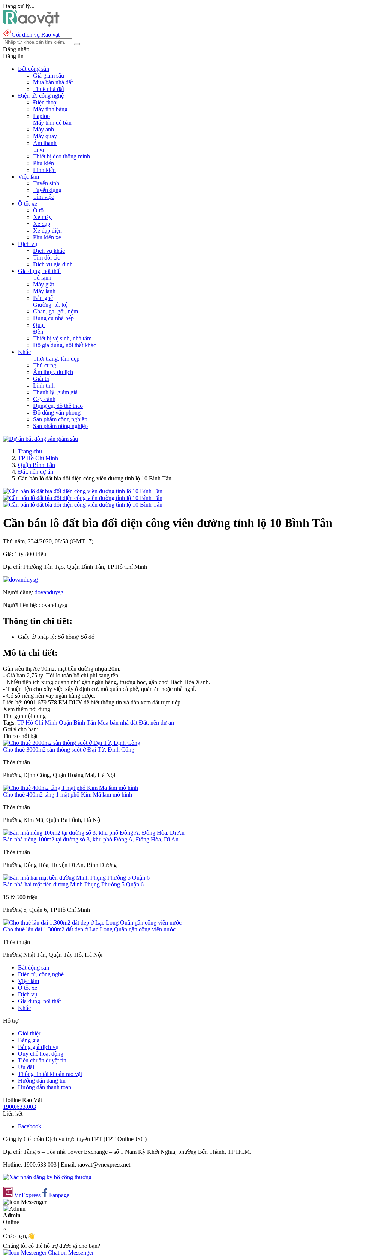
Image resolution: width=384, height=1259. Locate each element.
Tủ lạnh (42, 277)
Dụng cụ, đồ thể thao (58, 406)
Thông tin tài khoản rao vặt (50, 1074)
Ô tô (38, 210)
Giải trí (41, 379)
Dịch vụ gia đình (53, 264)
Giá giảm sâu (48, 75)
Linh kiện (44, 170)
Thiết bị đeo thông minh (61, 156)
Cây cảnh (44, 399)
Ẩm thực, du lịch (53, 372)
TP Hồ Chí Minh (38, 458)
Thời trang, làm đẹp (56, 358)
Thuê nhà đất (48, 89)
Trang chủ (30, 451)
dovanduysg (48, 592)
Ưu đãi (26, 1067)
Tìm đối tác (46, 257)
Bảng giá (28, 1040)
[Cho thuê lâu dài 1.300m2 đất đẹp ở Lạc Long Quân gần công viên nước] (92, 922)
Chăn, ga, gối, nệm (55, 311)
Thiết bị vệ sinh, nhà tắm (62, 338)
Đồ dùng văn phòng (57, 412)
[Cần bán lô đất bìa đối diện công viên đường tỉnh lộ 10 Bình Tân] (82, 491)
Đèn (38, 331)
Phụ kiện (43, 163)
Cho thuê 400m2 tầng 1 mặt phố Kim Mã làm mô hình (67, 794)
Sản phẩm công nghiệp (60, 419)
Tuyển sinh (46, 183)
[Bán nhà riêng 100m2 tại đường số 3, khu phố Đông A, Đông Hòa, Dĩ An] (93, 832)
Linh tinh (44, 385)
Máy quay (45, 136)
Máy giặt (43, 284)
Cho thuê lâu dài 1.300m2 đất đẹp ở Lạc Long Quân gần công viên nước (89, 929)
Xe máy (42, 217)
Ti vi (38, 149)
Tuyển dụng (47, 190)
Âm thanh (45, 143)
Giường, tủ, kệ (50, 304)
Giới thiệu (30, 1033)
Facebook (29, 1126)
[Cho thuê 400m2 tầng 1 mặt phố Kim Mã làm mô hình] (70, 788)
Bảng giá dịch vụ (38, 1047)
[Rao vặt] (31, 24)
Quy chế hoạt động (40, 1053)
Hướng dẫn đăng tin (42, 1080)
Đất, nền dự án (35, 471)
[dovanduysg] (20, 579)
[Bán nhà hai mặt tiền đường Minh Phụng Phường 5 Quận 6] (76, 877)
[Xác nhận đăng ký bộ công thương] (47, 1177)
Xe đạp (41, 224)
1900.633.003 (19, 1107)
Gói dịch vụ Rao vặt (36, 34)
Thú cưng (44, 365)
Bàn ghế (43, 298)
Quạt (39, 325)
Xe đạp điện (47, 230)
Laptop (41, 116)
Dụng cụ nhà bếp (53, 318)
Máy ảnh (43, 129)
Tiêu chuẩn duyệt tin (42, 1060)
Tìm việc (43, 197)
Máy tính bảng (50, 109)
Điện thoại (45, 102)
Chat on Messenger (70, 1252)
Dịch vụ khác (49, 251)
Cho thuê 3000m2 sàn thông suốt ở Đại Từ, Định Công (68, 749)
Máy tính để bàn (52, 122)
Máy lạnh (44, 291)
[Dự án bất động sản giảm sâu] (40, 439)
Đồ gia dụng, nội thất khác (64, 345)
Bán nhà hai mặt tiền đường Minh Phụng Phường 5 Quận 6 (73, 884)
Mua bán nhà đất (53, 82)
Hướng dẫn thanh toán (44, 1087)
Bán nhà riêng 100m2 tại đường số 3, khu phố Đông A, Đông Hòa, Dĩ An (90, 839)
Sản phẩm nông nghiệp (60, 426)
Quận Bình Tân (36, 465)
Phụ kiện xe (47, 237)
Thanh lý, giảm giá (55, 392)
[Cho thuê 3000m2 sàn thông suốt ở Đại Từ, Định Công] (71, 743)
